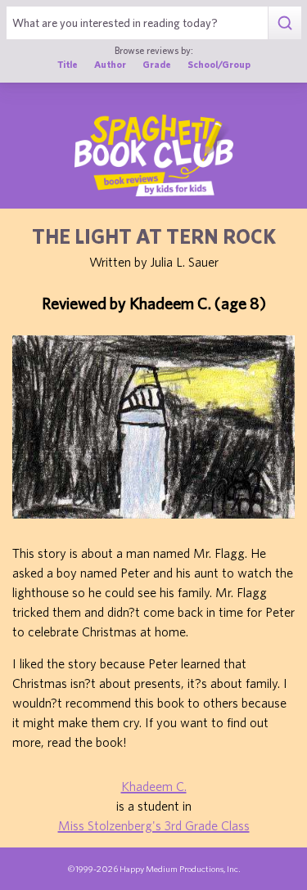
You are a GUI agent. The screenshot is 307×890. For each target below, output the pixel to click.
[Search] (284, 23)
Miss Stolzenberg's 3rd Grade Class (154, 825)
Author (110, 64)
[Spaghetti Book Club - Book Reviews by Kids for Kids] (153, 155)
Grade (156, 64)
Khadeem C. (154, 786)
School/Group (219, 64)
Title (67, 64)
